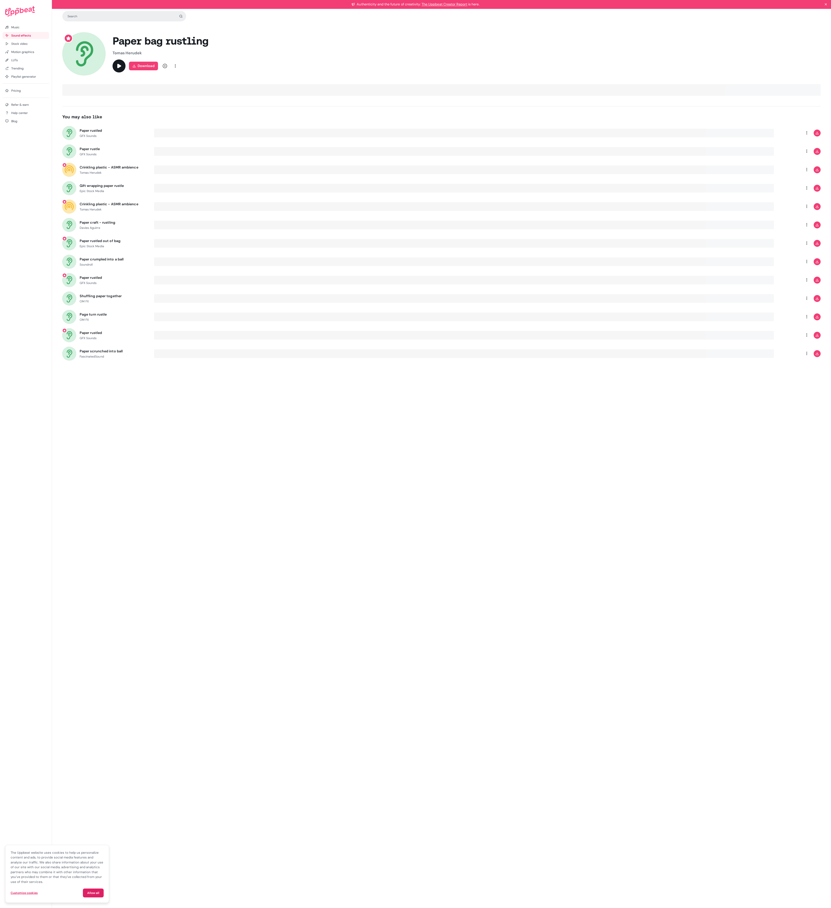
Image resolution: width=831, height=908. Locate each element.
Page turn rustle (93, 314)
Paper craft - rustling (97, 222)
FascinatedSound (92, 356)
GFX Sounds (88, 136)
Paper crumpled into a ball (102, 259)
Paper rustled (91, 130)
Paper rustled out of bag (100, 241)
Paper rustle (90, 149)
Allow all (93, 893)
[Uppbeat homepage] (26, 11)
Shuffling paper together (101, 296)
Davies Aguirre (90, 228)
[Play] (119, 65)
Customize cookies (24, 893)
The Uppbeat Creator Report (444, 4)
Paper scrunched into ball (101, 351)
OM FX (84, 301)
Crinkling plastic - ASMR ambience (109, 167)
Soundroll (86, 264)
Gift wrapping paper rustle (102, 185)
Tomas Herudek (127, 53)
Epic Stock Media (92, 191)
